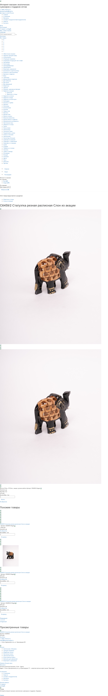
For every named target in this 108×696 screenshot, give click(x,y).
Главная (5, 14)
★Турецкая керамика (9, 59)
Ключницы (6, 106)
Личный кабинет (4, 682)
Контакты (5, 23)
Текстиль (5, 150)
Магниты (5, 113)
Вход (1, 25)
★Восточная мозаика (9, 54)
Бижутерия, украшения (9, 69)
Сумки (5, 145)
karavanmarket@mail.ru (6, 11)
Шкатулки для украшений (10, 659)
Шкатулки (6, 161)
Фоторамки (6, 153)
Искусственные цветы (9, 657)
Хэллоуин (6, 156)
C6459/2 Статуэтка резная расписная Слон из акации (15, 632)
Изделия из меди (8, 97)
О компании (6, 16)
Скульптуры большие (9, 138)
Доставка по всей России (7, 13)
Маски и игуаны (7, 116)
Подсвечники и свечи (9, 133)
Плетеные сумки (7, 131)
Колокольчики (7, 107)
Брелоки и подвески (8, 74)
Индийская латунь (8, 652)
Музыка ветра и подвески (10, 119)
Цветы (5, 158)
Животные (6, 86)
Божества (9, 92)
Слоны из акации (8, 201)
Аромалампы (7, 67)
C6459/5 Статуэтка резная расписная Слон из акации (15, 524)
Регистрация (3, 27)
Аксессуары (6, 64)
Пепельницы (6, 129)
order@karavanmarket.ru (7, 640)
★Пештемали (7, 57)
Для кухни (6, 82)
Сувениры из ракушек (9, 139)
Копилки (5, 109)
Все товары (3, 38)
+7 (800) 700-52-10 (5, 9)
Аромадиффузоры (8, 65)
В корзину (3, 537)
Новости (5, 21)
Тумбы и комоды (8, 151)
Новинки (6, 169)
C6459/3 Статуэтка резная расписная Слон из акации (15, 572)
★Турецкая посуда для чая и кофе (13, 60)
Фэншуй (5, 155)
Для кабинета (7, 81)
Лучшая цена (8, 663)
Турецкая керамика (8, 650)
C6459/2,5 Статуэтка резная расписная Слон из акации (15, 601)
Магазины (6, 18)
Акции (6, 172)
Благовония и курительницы (11, 70)
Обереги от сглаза (8, 124)
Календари (6, 101)
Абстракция (6, 62)
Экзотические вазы (8, 655)
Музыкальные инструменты (11, 121)
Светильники (6, 136)
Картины (5, 104)
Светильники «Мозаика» (10, 649)
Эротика (5, 163)
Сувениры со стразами (9, 143)
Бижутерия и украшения (10, 660)
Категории (3, 36)
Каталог (2, 647)
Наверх (2, 695)
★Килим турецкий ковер (10, 55)
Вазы (4, 76)
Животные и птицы (12, 94)
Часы (4, 160)
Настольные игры (8, 123)
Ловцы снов (6, 111)
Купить (3, 499)
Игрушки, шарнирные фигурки (11, 89)
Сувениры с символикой (10, 141)
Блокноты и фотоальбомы (10, 72)
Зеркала (5, 87)
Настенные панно (8, 654)
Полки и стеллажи (8, 134)
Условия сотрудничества (10, 19)
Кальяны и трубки (8, 102)
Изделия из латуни (8, 96)
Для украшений (7, 84)
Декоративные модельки (10, 79)
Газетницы (6, 77)
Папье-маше (6, 128)
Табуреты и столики (8, 148)
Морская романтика (8, 118)
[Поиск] (16, 34)
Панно (5, 126)
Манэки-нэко (6, 114)
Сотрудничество (21, 19)
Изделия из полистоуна (9, 99)
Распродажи (7, 174)
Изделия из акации (8, 91)
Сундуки (5, 146)
